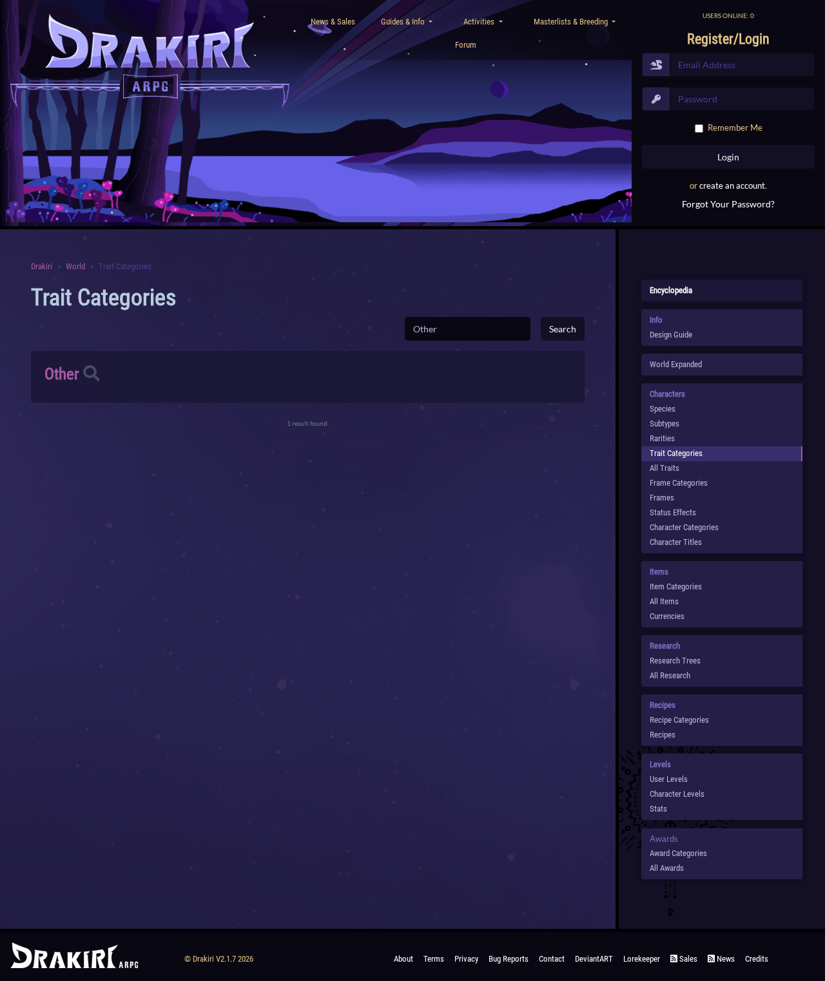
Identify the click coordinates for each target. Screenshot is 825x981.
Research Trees (675, 660)
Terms (433, 959)
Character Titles (676, 542)
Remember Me (735, 127)
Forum (465, 45)
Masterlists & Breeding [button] (572, 21)
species (662, 409)
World (75, 266)
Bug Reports (509, 959)
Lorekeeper (641, 959)
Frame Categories (679, 483)
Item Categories (676, 586)
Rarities (662, 438)
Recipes (662, 734)
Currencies (667, 616)
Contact (552, 959)
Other (61, 374)
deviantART (594, 959)
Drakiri (41, 266)
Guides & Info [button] (404, 21)
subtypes (664, 423)
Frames (662, 497)
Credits (756, 959)
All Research (670, 675)
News (725, 959)
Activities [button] (479, 21)
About (403, 959)
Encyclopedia (671, 290)
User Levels (669, 779)
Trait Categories (676, 453)
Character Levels (677, 794)
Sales (687, 959)
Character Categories (684, 527)
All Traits (664, 468)
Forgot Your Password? (728, 203)
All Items (664, 601)
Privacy (466, 959)
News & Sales (333, 21)
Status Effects (673, 512)
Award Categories (678, 853)
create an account (732, 185)
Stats (658, 809)
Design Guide (671, 334)
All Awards (667, 868)
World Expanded (676, 364)
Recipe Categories (679, 720)
